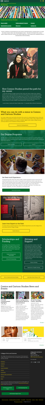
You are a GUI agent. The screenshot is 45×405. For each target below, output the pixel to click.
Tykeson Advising (33, 262)
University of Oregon (19, 401)
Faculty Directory (16, 230)
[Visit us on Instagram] (37, 362)
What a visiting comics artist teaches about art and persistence (22, 301)
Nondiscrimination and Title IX (14, 399)
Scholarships (3, 372)
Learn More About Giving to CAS (33, 277)
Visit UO (33, 144)
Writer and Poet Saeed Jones (11, 335)
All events (42, 345)
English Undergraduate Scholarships (11, 255)
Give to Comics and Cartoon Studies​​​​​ (11, 277)
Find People (41, 399)
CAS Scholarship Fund (22, 387)
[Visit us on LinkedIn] (39, 362)
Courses (33, 23)
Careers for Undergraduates (22, 125)
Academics (3, 363)
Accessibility (23, 399)
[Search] (40, 1)
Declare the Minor (11, 144)
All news (42, 322)
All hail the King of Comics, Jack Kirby (36, 300)
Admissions (3, 361)
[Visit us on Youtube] (35, 362)
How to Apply (4, 23)
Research (2, 366)
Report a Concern (5, 399)
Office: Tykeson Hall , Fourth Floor (37, 357)
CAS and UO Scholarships (11, 259)
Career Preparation (4, 368)
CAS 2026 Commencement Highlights (5, 301)
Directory (18, 26)
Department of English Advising (33, 267)
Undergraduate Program (22, 23)
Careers (33, 399)
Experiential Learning (6, 26)
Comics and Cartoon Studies (9, 19)
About (2, 378)
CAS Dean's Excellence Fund (7, 388)
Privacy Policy (28, 399)
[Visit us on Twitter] (33, 362)
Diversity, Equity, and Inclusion (6, 374)
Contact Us (33, 26)
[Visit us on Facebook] (31, 362)
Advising (2, 370)
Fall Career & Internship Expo (33, 335)
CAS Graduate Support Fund (15, 393)
